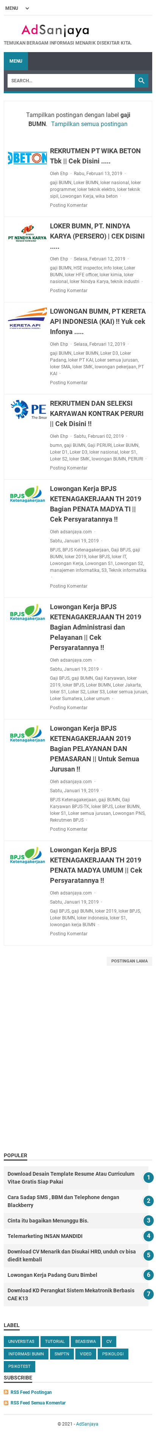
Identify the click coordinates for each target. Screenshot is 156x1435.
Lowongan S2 (129, 563)
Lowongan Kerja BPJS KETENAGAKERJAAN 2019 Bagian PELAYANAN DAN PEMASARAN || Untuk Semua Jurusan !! (94, 748)
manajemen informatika (75, 570)
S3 (104, 570)
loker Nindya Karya (89, 281)
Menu (15, 61)
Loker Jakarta (127, 685)
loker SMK (82, 367)
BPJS (55, 550)
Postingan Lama (129, 961)
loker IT (119, 556)
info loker (113, 268)
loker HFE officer (81, 274)
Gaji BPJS (121, 550)
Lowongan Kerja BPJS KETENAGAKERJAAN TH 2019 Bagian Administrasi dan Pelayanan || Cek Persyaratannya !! (95, 627)
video (86, 1354)
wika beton (106, 196)
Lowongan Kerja (77, 196)
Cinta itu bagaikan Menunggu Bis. (48, 1221)
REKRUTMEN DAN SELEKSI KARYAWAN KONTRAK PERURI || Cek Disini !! (97, 413)
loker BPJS (99, 556)
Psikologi (113, 1354)
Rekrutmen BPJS (67, 820)
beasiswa (85, 1341)
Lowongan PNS (129, 813)
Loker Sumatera (66, 698)
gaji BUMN (61, 182)
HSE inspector (87, 268)
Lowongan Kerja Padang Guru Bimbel (52, 1275)
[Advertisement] (78, 1066)
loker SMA (60, 367)
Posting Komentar (68, 205)
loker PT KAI (80, 360)
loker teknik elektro (96, 189)
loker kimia (111, 274)
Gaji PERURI (99, 445)
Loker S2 (58, 459)
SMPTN (62, 1354)
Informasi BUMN (26, 1354)
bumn (56, 445)
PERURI (135, 459)
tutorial (55, 1341)
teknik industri (125, 281)
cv (109, 1341)
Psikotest (19, 1366)
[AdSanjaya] (68, 31)
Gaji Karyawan (110, 678)
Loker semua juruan (127, 691)
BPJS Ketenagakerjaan (85, 550)
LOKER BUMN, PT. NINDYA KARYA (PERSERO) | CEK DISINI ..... (97, 236)
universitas (21, 1341)
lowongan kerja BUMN (72, 924)
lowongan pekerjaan (115, 367)
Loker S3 (96, 691)
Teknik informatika (128, 570)
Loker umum (97, 698)
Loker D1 (59, 452)
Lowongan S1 (99, 563)
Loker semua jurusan (116, 360)
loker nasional (114, 182)
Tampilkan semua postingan (89, 124)
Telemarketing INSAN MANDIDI (45, 1236)
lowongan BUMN (109, 459)
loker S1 (128, 452)
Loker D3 (109, 353)
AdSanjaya (87, 1424)
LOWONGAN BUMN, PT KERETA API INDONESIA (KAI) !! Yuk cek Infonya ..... (98, 321)
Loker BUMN (85, 182)
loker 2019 (75, 556)
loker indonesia (92, 918)
